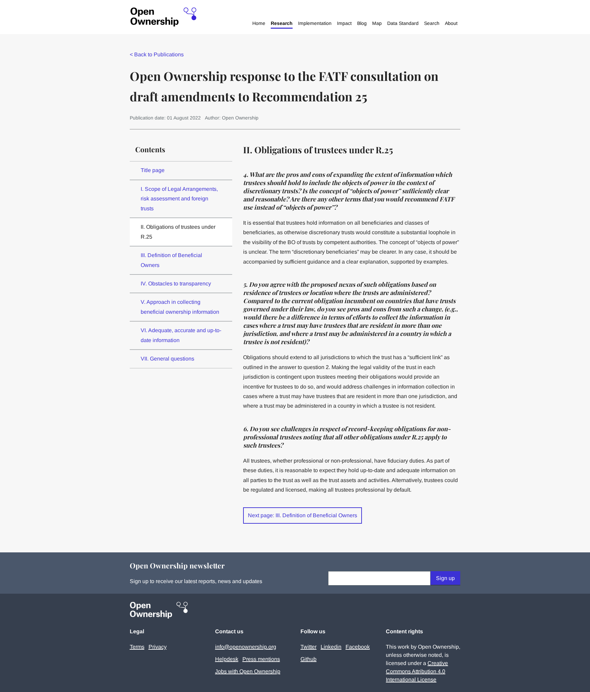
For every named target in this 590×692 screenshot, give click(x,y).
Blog (362, 23)
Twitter (308, 647)
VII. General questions (167, 359)
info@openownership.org (245, 647)
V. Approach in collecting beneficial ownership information (180, 306)
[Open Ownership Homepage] (163, 17)
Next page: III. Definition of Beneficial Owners (302, 515)
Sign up (445, 578)
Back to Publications (157, 54)
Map (377, 23)
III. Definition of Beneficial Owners (171, 260)
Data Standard (403, 23)
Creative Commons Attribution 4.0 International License (417, 671)
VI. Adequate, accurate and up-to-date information (181, 335)
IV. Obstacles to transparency (176, 283)
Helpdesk (226, 659)
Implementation (315, 23)
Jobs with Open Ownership (247, 671)
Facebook (358, 647)
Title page (153, 170)
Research (282, 23)
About (451, 23)
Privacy (158, 647)
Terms (137, 647)
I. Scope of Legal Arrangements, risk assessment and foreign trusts (179, 198)
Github (308, 659)
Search (431, 23)
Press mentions (261, 659)
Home (258, 23)
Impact (344, 23)
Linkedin (331, 647)
